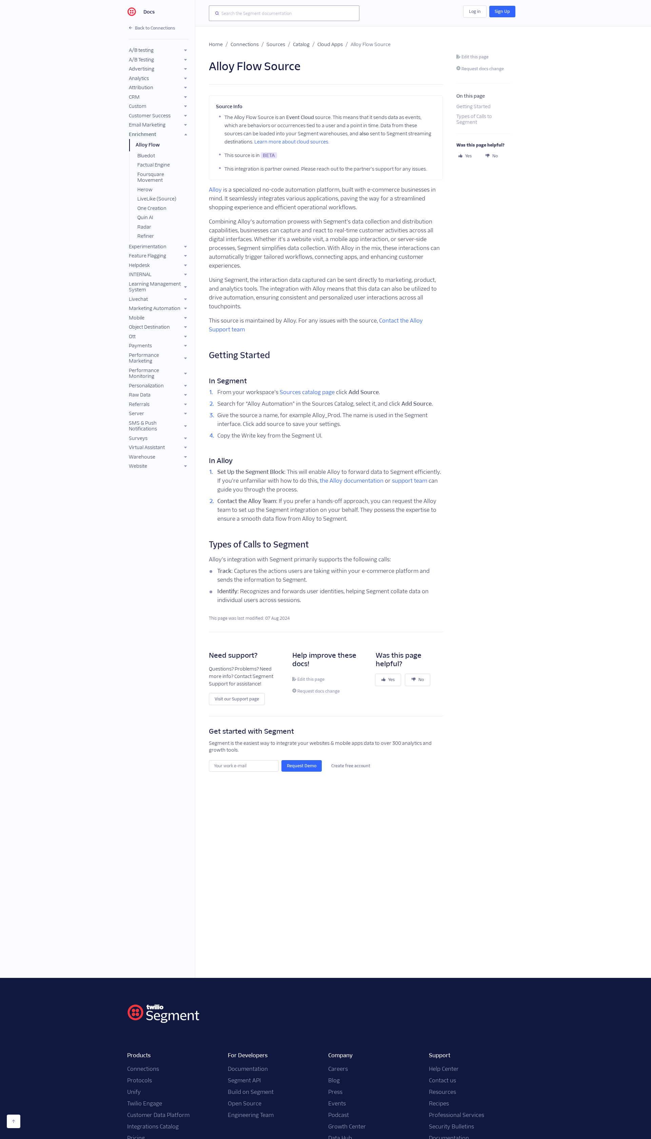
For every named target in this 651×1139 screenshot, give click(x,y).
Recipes (439, 1103)
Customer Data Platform (158, 1115)
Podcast (338, 1115)
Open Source (244, 1103)
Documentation (248, 1069)
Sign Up (502, 11)
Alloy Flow (148, 145)
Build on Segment (251, 1092)
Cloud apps (330, 44)
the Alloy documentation (351, 480)
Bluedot (146, 156)
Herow (145, 190)
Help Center (444, 1069)
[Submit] (215, 13)
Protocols (139, 1080)
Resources (442, 1092)
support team (409, 480)
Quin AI (145, 217)
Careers (338, 1069)
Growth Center (347, 1126)
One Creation (151, 208)
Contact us (442, 1080)
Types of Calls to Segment (474, 120)
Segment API (244, 1080)
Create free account (350, 765)
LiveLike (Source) (156, 199)
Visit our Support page (237, 698)
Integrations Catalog (153, 1126)
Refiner (145, 236)
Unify (134, 1092)
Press (335, 1092)
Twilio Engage (144, 1103)
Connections (245, 44)
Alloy (215, 189)
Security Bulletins (451, 1126)
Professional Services (456, 1115)
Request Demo (301, 765)
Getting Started (473, 106)
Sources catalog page (307, 392)
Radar (144, 227)
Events (337, 1103)
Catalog (301, 44)
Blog (334, 1080)
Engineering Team (251, 1115)
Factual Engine (153, 165)
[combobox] (284, 13)
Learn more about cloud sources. (291, 142)
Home (216, 44)
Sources (276, 44)
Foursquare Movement (150, 177)
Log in (475, 11)
